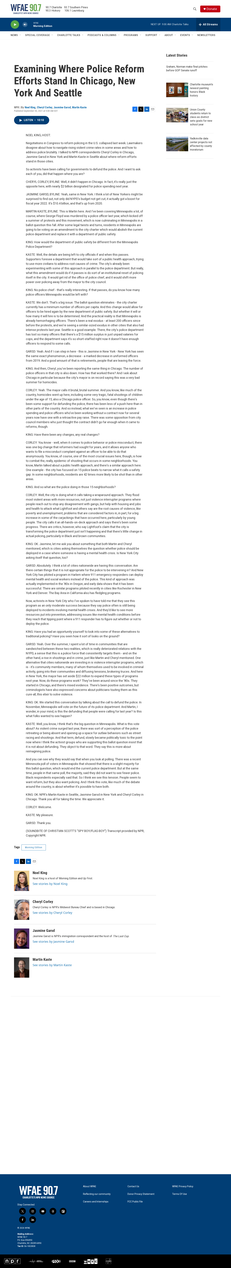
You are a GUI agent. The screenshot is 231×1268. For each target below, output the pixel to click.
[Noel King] (21, 881)
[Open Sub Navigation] (20, 35)
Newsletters (206, 35)
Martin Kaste (79, 107)
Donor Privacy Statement (141, 1194)
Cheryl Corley (44, 107)
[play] (15, 25)
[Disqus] (115, 1042)
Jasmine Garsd (62, 107)
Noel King (30, 107)
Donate (211, 9)
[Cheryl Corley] (21, 910)
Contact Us (133, 1186)
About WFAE (89, 1186)
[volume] (25, 24)
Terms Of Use (179, 1194)
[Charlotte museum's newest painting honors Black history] (177, 90)
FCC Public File (135, 1201)
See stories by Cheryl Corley (52, 913)
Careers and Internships (95, 1201)
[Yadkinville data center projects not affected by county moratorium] (177, 144)
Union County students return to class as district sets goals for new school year (201, 117)
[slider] (30, 24)
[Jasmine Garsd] (21, 938)
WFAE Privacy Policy (182, 1186)
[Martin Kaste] (21, 967)
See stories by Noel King (50, 884)
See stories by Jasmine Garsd (53, 941)
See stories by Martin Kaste (52, 965)
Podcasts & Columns (102, 35)
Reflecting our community (97, 1194)
